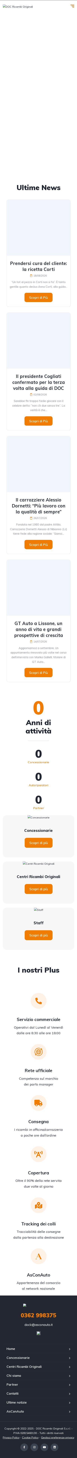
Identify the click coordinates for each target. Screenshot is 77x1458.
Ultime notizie (17, 1402)
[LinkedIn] (54, 1447)
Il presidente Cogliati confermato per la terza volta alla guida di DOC (38, 382)
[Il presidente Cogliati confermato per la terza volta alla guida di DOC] (38, 341)
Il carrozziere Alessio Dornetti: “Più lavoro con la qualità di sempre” (38, 506)
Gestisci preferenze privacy (57, 1437)
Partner (12, 1384)
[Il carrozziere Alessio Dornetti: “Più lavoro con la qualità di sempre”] (38, 464)
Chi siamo (14, 1375)
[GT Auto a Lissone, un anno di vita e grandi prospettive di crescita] (38, 588)
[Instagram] (34, 1447)
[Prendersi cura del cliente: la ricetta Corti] (38, 228)
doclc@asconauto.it (38, 1325)
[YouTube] (44, 1447)
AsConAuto (15, 1411)
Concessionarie (18, 1358)
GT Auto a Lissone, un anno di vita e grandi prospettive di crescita (38, 629)
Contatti (13, 1393)
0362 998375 (38, 1315)
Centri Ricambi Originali (24, 1367)
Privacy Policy (11, 1437)
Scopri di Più (38, 297)
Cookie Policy (30, 1437)
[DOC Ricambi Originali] (18, 6)
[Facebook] (24, 1447)
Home (11, 1349)
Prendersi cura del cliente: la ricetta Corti (38, 266)
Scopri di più (38, 843)
